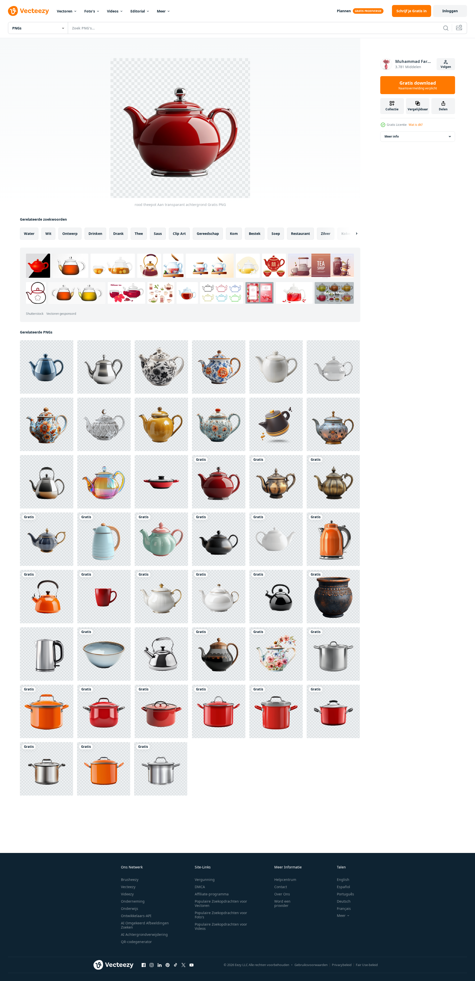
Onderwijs (129, 908)
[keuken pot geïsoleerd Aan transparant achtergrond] (333, 654)
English (343, 879)
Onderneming (133, 901)
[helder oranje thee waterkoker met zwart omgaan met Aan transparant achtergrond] (46, 596)
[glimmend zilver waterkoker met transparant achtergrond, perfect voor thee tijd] (46, 481)
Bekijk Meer (334, 293)
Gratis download (417, 85)
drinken (95, 233)
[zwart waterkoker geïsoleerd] (276, 596)
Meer (161, 11)
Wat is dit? (416, 125)
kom (234, 233)
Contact (280, 886)
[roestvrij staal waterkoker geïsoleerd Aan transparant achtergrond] (161, 654)
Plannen (344, 10)
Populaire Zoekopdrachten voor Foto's (221, 914)
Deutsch (344, 901)
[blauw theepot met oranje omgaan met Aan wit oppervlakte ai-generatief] (104, 539)
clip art (179, 233)
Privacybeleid (342, 965)
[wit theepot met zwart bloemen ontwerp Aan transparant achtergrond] (161, 367)
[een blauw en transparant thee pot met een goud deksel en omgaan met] (333, 424)
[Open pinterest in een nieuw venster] (168, 965)
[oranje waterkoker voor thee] (333, 539)
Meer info (391, 136)
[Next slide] (352, 234)
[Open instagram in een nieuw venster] (152, 965)
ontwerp (70, 233)
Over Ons (282, 894)
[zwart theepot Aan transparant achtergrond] (218, 539)
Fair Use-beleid (367, 965)
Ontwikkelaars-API (136, 915)
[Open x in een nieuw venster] (184, 965)
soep (276, 233)
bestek (255, 233)
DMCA (200, 886)
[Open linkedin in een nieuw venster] (160, 965)
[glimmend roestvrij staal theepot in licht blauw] (46, 539)
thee (139, 233)
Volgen (446, 67)
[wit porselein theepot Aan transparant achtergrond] (161, 596)
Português (345, 894)
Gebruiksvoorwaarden (311, 965)
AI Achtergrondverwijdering (144, 934)
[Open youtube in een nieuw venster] (191, 965)
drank (118, 233)
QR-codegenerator (136, 941)
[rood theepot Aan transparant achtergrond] (218, 481)
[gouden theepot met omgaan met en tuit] (276, 481)
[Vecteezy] (28, 11)
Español (343, 886)
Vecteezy (128, 886)
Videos (112, 11)
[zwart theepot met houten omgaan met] (218, 654)
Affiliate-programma (212, 894)
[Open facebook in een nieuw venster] (144, 965)
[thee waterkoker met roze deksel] (161, 539)
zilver (325, 233)
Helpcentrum (285, 879)
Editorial (137, 11)
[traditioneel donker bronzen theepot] (333, 481)
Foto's (89, 11)
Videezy (127, 894)
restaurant (300, 233)
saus (158, 233)
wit (48, 233)
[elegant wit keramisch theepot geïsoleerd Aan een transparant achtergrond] (276, 367)
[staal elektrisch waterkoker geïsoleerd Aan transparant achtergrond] (46, 654)
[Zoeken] (446, 28)
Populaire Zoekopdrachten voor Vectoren (221, 903)
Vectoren (64, 11)
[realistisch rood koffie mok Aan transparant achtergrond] (104, 596)
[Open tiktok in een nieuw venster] (176, 965)
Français (344, 908)
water (29, 233)
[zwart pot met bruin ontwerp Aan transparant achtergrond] (333, 596)
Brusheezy (129, 879)
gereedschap (208, 233)
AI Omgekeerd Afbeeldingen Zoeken (145, 925)
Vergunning (205, 879)
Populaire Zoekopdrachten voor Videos (221, 926)
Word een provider (282, 903)
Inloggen (450, 10)
